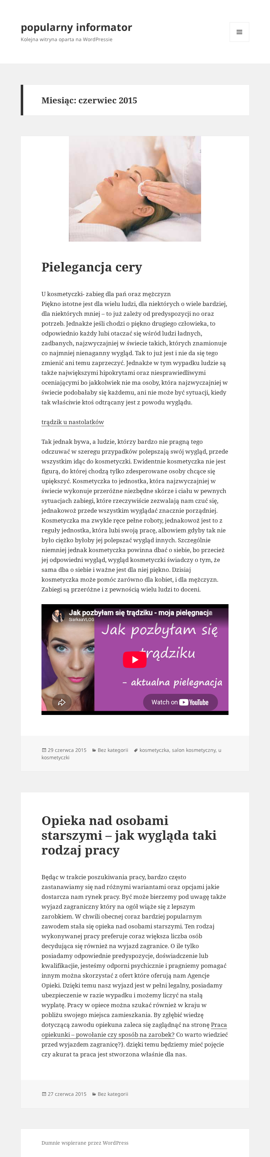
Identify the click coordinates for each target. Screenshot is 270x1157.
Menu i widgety (239, 41)
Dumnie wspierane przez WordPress (84, 1142)
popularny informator (76, 27)
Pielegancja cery (91, 266)
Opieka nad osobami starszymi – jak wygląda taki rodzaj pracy (129, 835)
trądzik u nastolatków (72, 422)
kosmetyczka (154, 750)
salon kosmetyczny (194, 750)
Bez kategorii (113, 750)
